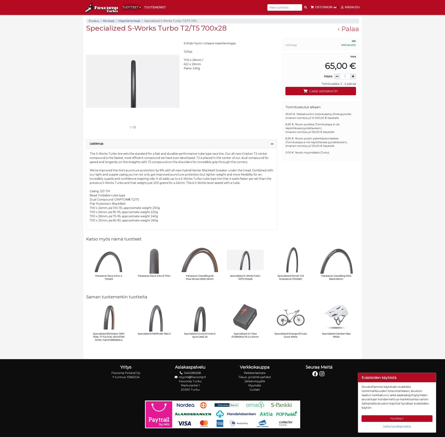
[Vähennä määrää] (337, 76)
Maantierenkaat (129, 21)
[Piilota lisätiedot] (272, 144)
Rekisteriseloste (255, 373)
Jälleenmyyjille (254, 381)
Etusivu (94, 21)
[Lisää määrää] (353, 76)
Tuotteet (130, 7)
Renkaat (109, 21)
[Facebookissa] (315, 375)
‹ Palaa (348, 29)
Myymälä (254, 385)
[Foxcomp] (100, 7)
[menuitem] (155, 7)
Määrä (328, 76)
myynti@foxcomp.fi (192, 377)
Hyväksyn (397, 418)
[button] (93, 81)
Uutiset (255, 389)
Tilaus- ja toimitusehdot (254, 377)
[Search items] (305, 7)
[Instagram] (322, 375)
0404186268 (192, 373)
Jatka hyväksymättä (397, 426)
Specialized (348, 45)
